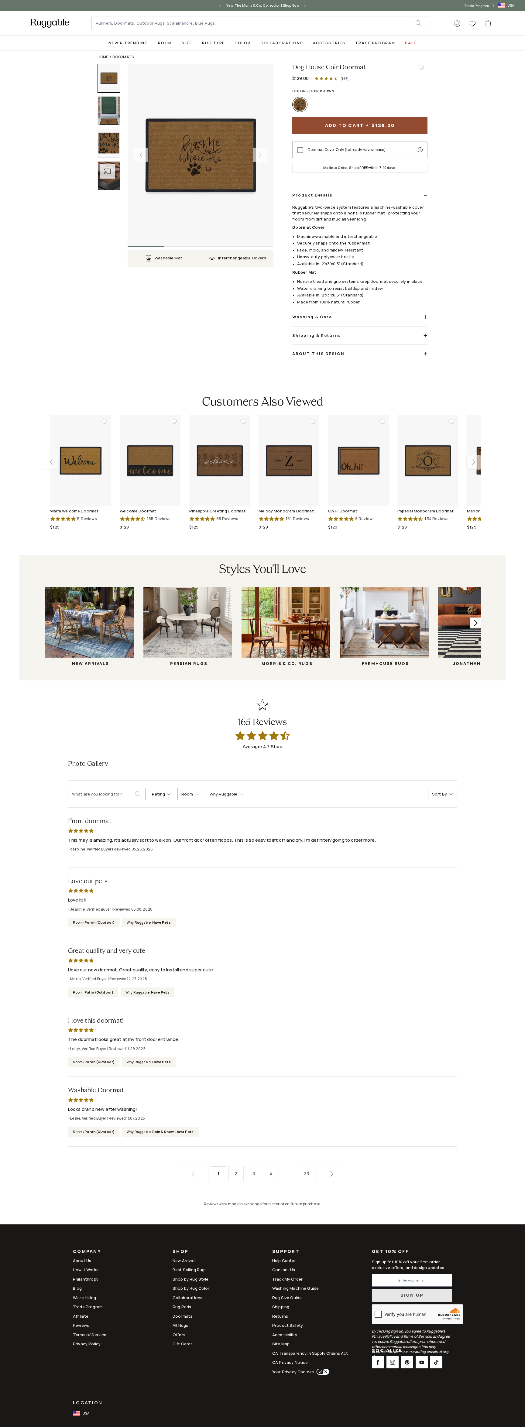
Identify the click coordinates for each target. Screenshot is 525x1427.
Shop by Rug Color (191, 1288)
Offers (179, 1334)
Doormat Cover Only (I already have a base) (347, 149)
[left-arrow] (222, 5)
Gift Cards (183, 1344)
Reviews (81, 1325)
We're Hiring (84, 1297)
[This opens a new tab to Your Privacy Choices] (321, 1372)
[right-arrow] (303, 5)
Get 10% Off (390, 1251)
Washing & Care (312, 317)
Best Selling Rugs (190, 1269)
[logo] (49, 23)
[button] (457, 23)
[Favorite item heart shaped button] (420, 67)
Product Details (312, 195)
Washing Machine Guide (295, 1288)
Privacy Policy (87, 1344)
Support (286, 1251)
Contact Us (283, 1269)
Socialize (387, 1350)
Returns (280, 1316)
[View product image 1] (112, 78)
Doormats (123, 57)
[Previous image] (141, 155)
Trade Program (476, 5)
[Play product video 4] (112, 175)
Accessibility (284, 1334)
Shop (180, 1251)
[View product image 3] (112, 143)
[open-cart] (488, 23)
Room (165, 43)
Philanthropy (85, 1279)
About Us (82, 1260)
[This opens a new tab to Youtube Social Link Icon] (422, 1362)
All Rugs (180, 1325)
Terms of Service (89, 1334)
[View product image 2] (112, 110)
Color (243, 43)
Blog (77, 1288)
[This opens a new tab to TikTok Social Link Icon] (436, 1362)
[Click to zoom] (200, 155)
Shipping (280, 1306)
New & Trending (128, 43)
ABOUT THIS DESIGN (318, 353)
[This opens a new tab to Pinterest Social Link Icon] (407, 1362)
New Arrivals (185, 1260)
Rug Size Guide (287, 1297)
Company (87, 1251)
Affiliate (80, 1316)
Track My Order (287, 1279)
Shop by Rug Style (191, 1279)
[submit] (421, 23)
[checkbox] (300, 150)
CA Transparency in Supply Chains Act (310, 1353)
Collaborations (281, 43)
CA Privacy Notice (290, 1362)
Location (87, 1402)
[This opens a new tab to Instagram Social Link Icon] (392, 1362)
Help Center (284, 1260)
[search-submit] (140, 794)
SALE (411, 43)
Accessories (329, 43)
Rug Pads (182, 1306)
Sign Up (412, 1295)
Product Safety (287, 1325)
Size (187, 43)
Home (103, 57)
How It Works (85, 1269)
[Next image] (260, 155)
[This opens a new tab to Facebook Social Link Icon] (378, 1362)
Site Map (281, 1344)
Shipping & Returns (316, 335)
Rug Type (213, 43)
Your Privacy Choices (293, 1371)
